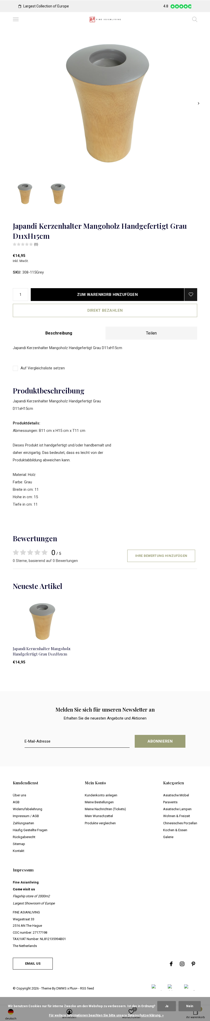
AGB (16, 802)
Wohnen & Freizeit (176, 816)
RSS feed (87, 988)
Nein (189, 1006)
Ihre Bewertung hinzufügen (161, 556)
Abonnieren (160, 741)
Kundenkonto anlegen (101, 795)
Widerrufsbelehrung (27, 809)
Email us (32, 963)
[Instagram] (182, 964)
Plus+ (74, 988)
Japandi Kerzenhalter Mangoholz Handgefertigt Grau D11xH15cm (41, 651)
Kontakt (18, 851)
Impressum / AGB (26, 816)
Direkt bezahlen (105, 310)
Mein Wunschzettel (99, 816)
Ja (166, 1006)
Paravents (170, 802)
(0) (36, 244)
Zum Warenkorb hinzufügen (107, 294)
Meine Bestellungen (99, 802)
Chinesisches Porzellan (180, 823)
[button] (16, 19)
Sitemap (19, 844)
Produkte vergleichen (100, 823)
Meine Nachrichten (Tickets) (105, 809)
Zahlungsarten (23, 823)
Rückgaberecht (24, 837)
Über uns (19, 795)
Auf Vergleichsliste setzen (42, 368)
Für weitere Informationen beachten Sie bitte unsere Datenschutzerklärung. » (106, 1015)
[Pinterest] (193, 964)
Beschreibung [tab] (58, 333)
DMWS (61, 988)
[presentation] (198, 103)
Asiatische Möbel (176, 795)
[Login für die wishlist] (190, 294)
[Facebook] (171, 964)
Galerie (168, 837)
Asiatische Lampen (177, 809)
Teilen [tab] (151, 333)
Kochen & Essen (175, 830)
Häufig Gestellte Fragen (30, 830)
